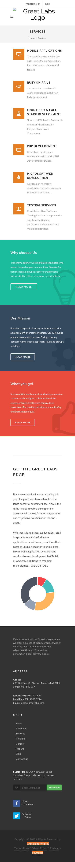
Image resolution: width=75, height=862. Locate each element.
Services (20, 733)
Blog (47, 4)
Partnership (32, 4)
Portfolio (20, 738)
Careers (20, 743)
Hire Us (20, 748)
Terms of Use (21, 848)
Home (32, 38)
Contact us (22, 758)
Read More (23, 356)
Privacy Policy (39, 848)
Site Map (54, 848)
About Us (21, 728)
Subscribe (54, 787)
